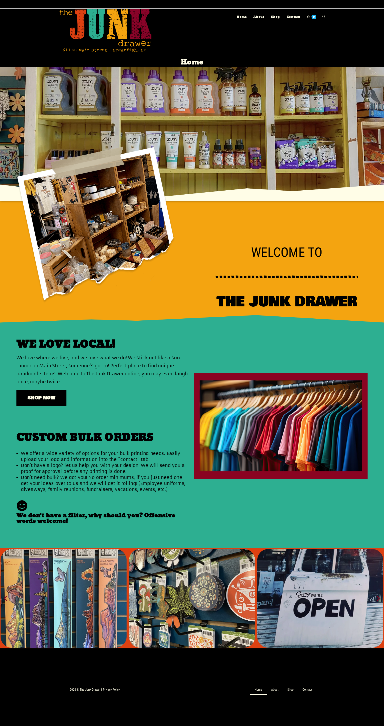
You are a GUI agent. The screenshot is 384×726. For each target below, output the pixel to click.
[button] (5, 598)
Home (258, 689)
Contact (307, 689)
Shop (290, 689)
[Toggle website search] (324, 17)
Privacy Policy (111, 689)
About (274, 689)
